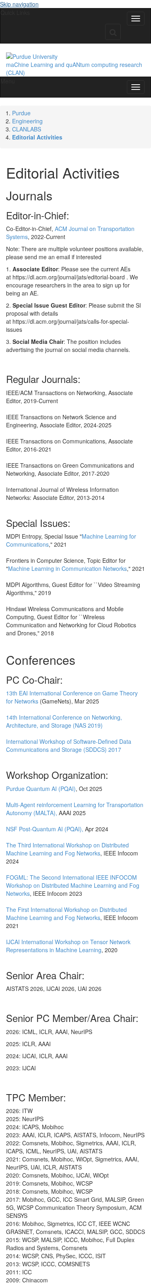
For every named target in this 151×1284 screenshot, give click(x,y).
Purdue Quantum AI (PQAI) (41, 789)
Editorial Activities (37, 137)
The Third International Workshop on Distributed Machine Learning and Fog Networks (67, 849)
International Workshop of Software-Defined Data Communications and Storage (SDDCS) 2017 (68, 745)
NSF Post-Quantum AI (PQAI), (44, 829)
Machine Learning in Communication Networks (67, 568)
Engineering (27, 121)
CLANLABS (26, 129)
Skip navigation (19, 4)
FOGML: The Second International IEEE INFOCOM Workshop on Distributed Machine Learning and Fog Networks (72, 885)
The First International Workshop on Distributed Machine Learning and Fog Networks (66, 913)
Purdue (21, 113)
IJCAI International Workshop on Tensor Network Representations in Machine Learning (68, 946)
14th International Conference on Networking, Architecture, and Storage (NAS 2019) (64, 721)
